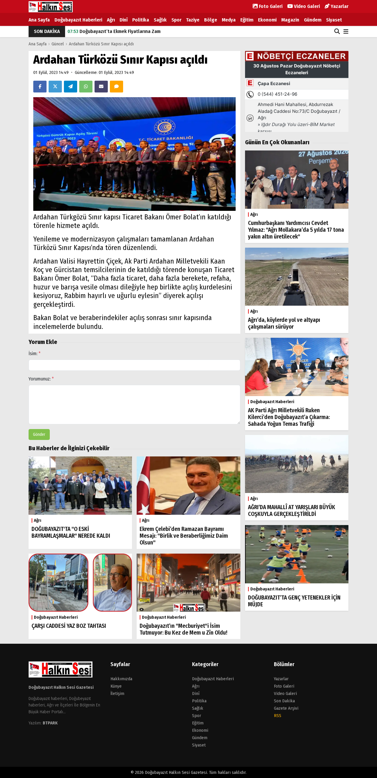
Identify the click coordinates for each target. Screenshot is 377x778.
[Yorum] (116, 86)
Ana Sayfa (39, 20)
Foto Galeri (270, 6)
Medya (229, 20)
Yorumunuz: (41, 379)
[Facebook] (40, 86)
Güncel (58, 44)
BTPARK (50, 723)
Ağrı (111, 20)
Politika (140, 20)
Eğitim (246, 20)
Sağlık (160, 20)
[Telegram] (70, 86)
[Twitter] (55, 86)
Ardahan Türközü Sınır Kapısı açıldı (101, 44)
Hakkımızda (121, 678)
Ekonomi (267, 20)
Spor (176, 20)
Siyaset (334, 20)
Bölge (210, 20)
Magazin (290, 20)
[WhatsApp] (85, 86)
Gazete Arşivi (286, 708)
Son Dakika (284, 700)
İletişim (117, 693)
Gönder (39, 434)
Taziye (192, 20)
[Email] (101, 86)
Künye (116, 686)
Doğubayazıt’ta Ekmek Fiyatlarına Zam (114, 31)
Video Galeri (306, 6)
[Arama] (337, 31)
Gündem (312, 20)
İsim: (35, 353)
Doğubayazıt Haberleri (78, 20)
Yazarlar (339, 6)
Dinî (124, 20)
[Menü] (345, 32)
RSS (277, 715)
